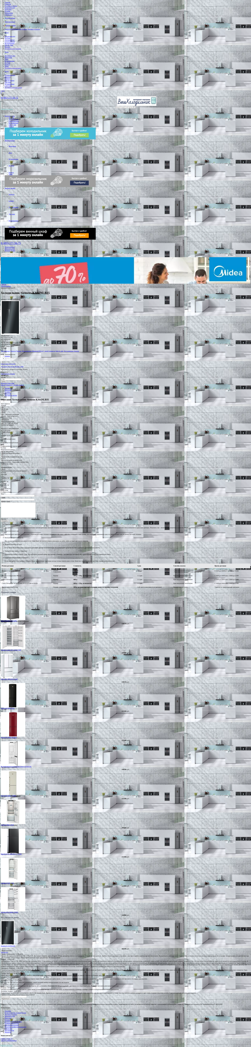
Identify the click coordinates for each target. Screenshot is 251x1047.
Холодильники (10, 18)
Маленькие (8, 57)
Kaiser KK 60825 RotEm (9, 737)
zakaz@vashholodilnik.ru (9, 1040)
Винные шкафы (10, 25)
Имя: (3, 494)
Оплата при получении (8, 364)
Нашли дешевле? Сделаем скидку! (12, 385)
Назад (7, 32)
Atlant (7, 66)
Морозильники (10, 22)
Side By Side (9, 45)
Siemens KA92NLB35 (8, 946)
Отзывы (7, 11)
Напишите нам (10, 8)
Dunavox (7, 77)
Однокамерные (10, 41)
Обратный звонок (7, 109)
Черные (7, 47)
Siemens (7, 356)
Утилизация (9, 13)
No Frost (7, 38)
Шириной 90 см (37, 351)
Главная (7, 2)
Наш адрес (8, 9)
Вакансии (8, 1032)
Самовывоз (8, 15)
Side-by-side (59, 351)
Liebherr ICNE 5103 (7, 883)
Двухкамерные (10, 40)
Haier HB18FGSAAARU (9, 621)
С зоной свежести (49, 351)
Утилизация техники (12, 1025)
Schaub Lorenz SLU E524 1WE (11, 650)
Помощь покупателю (12, 1023)
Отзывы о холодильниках (13, 1021)
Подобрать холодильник (13, 49)
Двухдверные (5, 351)
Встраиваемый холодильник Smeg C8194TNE (16, 766)
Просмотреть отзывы (8, 374)
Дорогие (13, 351)
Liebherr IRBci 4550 (7, 825)
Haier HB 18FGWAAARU (9, 679)
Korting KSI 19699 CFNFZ (9, 912)
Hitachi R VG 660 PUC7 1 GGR (11, 854)
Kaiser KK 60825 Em (7, 708)
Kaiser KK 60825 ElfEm (8, 796)
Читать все (4, 952)
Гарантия (8, 4)
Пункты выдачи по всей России (15, 1013)
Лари (6, 59)
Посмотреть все (10, 36)
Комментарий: (6, 501)
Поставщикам (9, 1030)
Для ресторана (9, 80)
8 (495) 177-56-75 (9, 97)
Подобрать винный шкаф (13, 87)
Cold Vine (8, 86)
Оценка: (4, 519)
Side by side (12, 125)
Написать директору (6, 1045)
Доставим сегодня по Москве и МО (12, 366)
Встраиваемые (9, 43)
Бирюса (7, 64)
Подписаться (5, 999)
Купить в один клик (7, 383)
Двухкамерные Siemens (71, 351)
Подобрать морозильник (13, 68)
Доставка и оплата (11, 6)
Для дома (8, 82)
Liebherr (7, 79)
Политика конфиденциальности (15, 1027)
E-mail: (3, 497)
